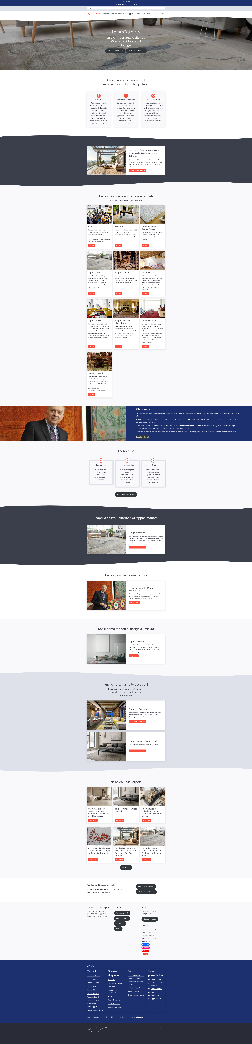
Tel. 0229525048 (121, 914)
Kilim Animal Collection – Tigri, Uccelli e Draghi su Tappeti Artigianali (91, 851)
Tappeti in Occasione (138, 703)
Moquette (116, 233)
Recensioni (134, 1017)
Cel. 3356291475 (121, 919)
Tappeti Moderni (87, 280)
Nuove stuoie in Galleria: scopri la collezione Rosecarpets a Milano (155, 809)
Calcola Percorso (148, 920)
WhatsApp (119, 923)
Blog (117, 1017)
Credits (98, 1032)
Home (88, 1017)
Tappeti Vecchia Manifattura (125, 328)
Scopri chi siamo (140, 438)
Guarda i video (135, 596)
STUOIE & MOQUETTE (134, 52)
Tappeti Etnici (86, 328)
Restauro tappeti (134, 994)
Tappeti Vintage (151, 328)
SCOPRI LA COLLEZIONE (138, 173)
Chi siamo (124, 1017)
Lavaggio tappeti (134, 991)
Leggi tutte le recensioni (126, 488)
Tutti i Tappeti (92, 1007)
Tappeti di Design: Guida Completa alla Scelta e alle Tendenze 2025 (156, 851)
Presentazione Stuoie (115, 983)
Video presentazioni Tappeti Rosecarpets (142, 583)
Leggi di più (134, 649)
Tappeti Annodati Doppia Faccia (155, 234)
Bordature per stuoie (115, 1007)
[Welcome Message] (247, 1040)
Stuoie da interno (113, 1000)
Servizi (111, 1017)
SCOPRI (84, 249)
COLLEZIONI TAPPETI (117, 52)
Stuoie (83, 233)
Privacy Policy (90, 1032)
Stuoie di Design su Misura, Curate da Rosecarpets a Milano (144, 156)
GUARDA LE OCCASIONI (138, 715)
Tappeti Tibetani (119, 280)
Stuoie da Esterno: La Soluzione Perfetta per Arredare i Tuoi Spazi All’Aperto (122, 852)
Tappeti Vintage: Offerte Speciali (103, 735)
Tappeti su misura (137, 636)
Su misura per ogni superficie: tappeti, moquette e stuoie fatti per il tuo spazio (93, 809)
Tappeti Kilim (150, 280)
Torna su (162, 1028)
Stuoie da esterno (113, 1004)
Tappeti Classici (87, 379)
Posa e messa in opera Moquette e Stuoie (134, 978)
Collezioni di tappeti (99, 1017)
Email (117, 928)
